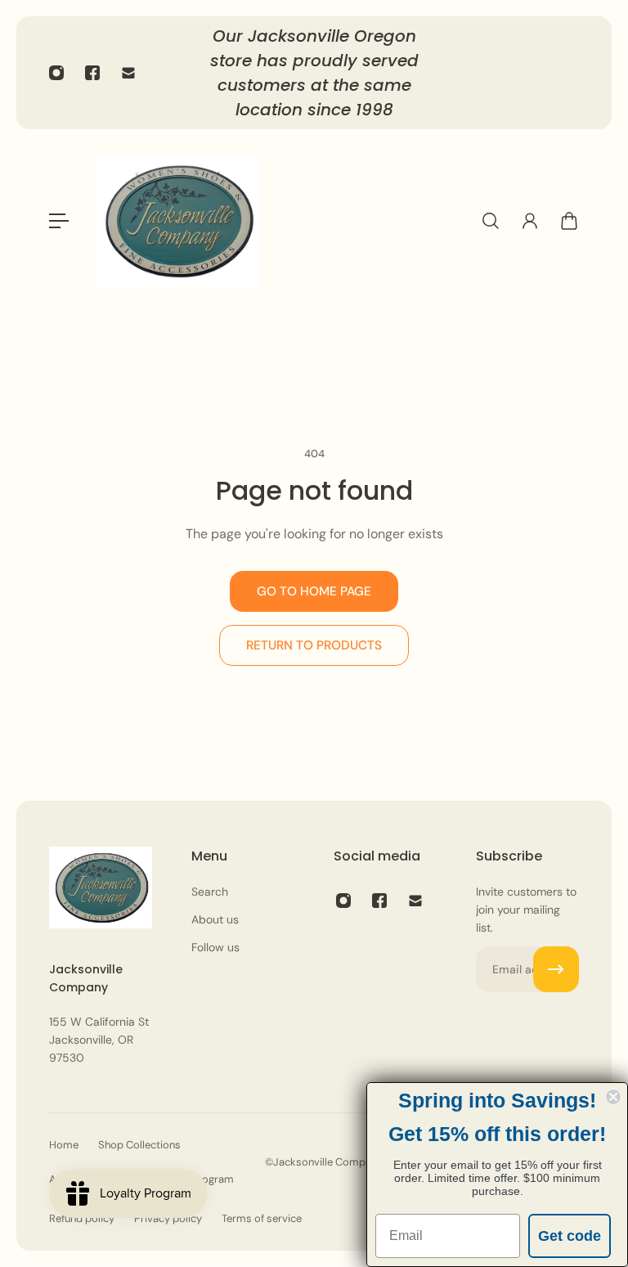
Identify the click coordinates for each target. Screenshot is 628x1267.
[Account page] (530, 221)
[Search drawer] (490, 221)
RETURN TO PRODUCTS (314, 645)
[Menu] (59, 221)
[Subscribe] (556, 969)
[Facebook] (92, 73)
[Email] (128, 73)
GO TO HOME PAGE (314, 591)
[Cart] (569, 221)
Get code (569, 1236)
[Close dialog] (613, 1097)
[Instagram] (56, 73)
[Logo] (177, 221)
